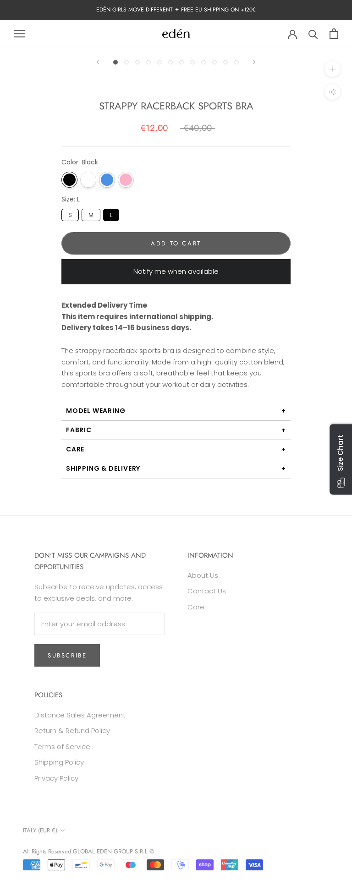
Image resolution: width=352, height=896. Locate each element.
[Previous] (97, 62)
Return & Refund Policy (72, 730)
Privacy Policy (56, 778)
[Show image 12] (236, 62)
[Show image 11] (225, 62)
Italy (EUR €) (40, 830)
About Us (202, 575)
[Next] (254, 62)
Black (69, 180)
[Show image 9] (203, 62)
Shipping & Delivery (103, 468)
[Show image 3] (137, 62)
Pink (126, 180)
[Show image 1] (115, 62)
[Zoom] (332, 69)
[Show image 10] (214, 62)
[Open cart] (334, 33)
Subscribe (67, 655)
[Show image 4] (148, 62)
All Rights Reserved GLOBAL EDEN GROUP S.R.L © (88, 851)
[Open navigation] (19, 34)
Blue (107, 180)
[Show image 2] (126, 62)
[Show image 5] (159, 62)
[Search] (313, 33)
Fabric (79, 429)
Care (75, 449)
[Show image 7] (181, 62)
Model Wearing (95, 410)
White (88, 180)
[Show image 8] (192, 62)
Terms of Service (62, 746)
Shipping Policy (59, 762)
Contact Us (206, 591)
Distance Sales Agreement (80, 715)
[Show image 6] (170, 62)
